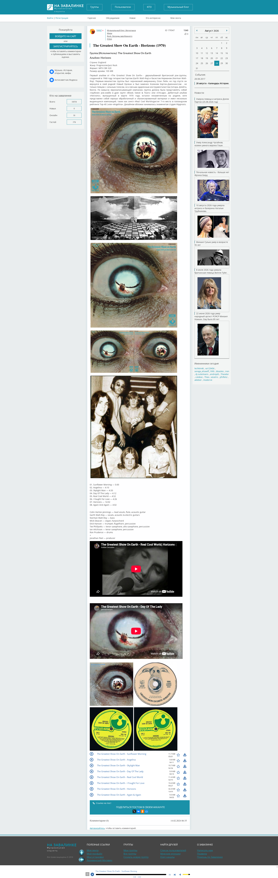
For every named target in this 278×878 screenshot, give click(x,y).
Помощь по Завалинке (210, 857)
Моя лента (175, 17)
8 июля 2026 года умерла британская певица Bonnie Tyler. (210, 271)
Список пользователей (173, 850)
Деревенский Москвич (99, 860)
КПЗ (149, 7)
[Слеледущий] (197, 30)
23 (226, 58)
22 (222, 58)
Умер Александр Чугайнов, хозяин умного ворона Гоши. (208, 144)
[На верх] (81, 852)
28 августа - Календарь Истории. (212, 83)
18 (74, 115)
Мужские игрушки (170, 853)
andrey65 (214, 374)
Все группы (130, 853)
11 (202, 53)
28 (217, 63)
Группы (94, 7)
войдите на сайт (65, 36)
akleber (198, 380)
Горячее (92, 17)
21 (217, 58)
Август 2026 (212, 30)
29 (222, 63)
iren (227, 371)
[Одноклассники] (142, 811)
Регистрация (61, 18)
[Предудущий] (227, 30)
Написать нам (205, 850)
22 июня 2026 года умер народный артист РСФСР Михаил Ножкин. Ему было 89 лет (211, 316)
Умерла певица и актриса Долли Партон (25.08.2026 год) (211, 100)
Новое (132, 17)
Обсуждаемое (112, 17)
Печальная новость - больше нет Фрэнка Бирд (211, 173)
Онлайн (53, 115)
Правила (202, 853)
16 (226, 53)
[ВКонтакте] (138, 811)
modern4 (207, 380)
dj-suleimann (201, 374)
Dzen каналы (167, 857)
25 (202, 63)
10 (197, 53)
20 (212, 58)
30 (226, 63)
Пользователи (123, 7)
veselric (214, 377)
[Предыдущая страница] (81, 859)
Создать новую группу (136, 857)
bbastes (220, 371)
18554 (74, 101)
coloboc (199, 377)
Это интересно (153, 17)
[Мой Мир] (146, 811)
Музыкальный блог (178, 7)
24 (197, 63)
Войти (50, 18)
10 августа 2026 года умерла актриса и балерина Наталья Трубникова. (209, 208)
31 (197, 68)
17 (197, 58)
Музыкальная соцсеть (69, 7)
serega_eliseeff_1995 (204, 371)
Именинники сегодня (206, 363)
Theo (206, 377)
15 (222, 53)
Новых (53, 108)
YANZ (99, 30)
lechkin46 (199, 368)
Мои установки (95, 857)
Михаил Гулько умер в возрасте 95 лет (211, 243)
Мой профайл (94, 853)
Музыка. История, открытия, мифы (63, 71)
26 (207, 63)
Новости (199, 92)
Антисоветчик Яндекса (66, 79)
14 (217, 53)
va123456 (209, 368)
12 (207, 53)
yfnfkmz (223, 377)
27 (212, 63)
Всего (52, 101)
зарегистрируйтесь (65, 46)
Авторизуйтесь (97, 828)
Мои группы (130, 850)
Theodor (225, 374)
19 (207, 58)
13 (212, 53)
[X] (134, 811)
